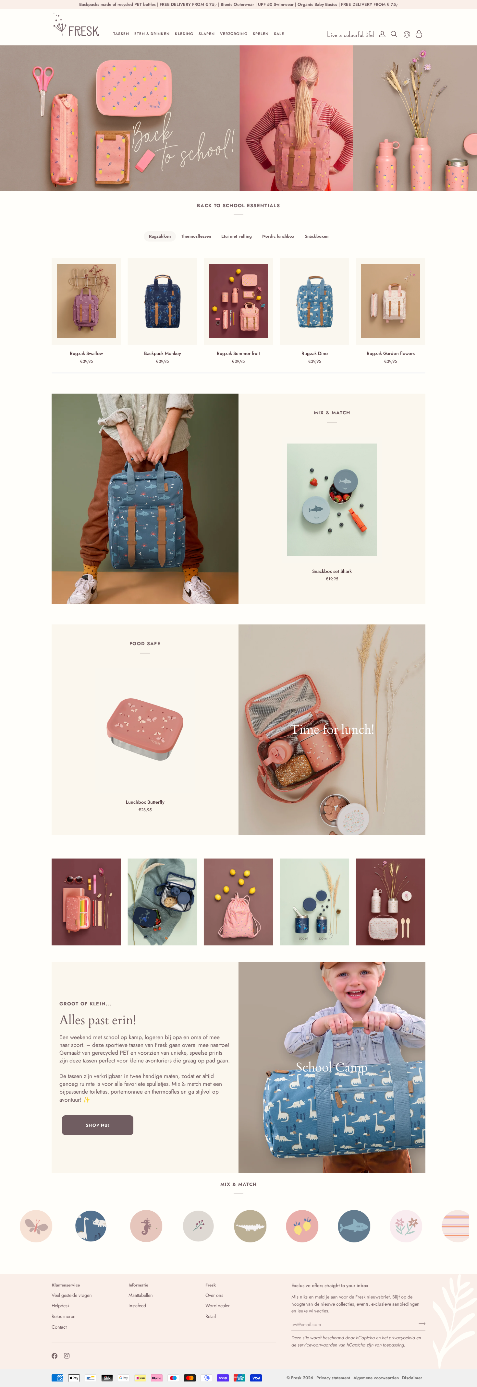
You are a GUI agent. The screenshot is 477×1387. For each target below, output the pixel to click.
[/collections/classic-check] (423, 1226)
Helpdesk (60, 1305)
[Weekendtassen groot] (331, 1067)
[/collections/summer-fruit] (215, 1226)
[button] (121, 34)
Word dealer (217, 1305)
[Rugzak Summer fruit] (238, 301)
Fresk (296, 1378)
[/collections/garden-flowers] (319, 1226)
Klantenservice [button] (66, 1285)
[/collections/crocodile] (163, 1226)
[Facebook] (54, 1356)
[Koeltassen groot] (331, 729)
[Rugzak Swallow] (86, 301)
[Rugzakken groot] (145, 499)
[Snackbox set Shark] (332, 500)
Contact (59, 1326)
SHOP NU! (97, 1125)
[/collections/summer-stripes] (371, 1226)
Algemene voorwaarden (376, 1378)
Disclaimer (412, 1378)
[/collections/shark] (267, 1226)
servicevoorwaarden (317, 1344)
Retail (210, 1316)
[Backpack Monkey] (162, 301)
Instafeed (137, 1305)
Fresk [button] (210, 1285)
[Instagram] (67, 1356)
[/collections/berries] (111, 1226)
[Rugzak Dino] (314, 301)
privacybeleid (402, 1337)
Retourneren (64, 1316)
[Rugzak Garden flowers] (390, 301)
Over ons (214, 1295)
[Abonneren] (420, 1323)
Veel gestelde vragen (72, 1295)
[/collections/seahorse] (59, 1226)
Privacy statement (333, 1378)
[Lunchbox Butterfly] (145, 731)
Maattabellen (140, 1295)
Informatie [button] (138, 1285)
